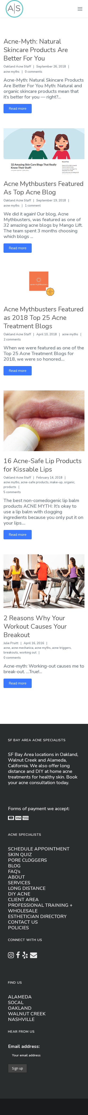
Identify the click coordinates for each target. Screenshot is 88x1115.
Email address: (24, 1046)
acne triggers (61, 648)
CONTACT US (23, 922)
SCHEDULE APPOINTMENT (38, 849)
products (10, 487)
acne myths (11, 72)
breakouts (11, 652)
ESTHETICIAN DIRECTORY (37, 916)
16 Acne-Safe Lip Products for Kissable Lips (43, 465)
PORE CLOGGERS (27, 860)
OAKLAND (19, 1008)
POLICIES (18, 928)
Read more (18, 108)
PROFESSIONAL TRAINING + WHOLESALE (40, 908)
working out (27, 652)
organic (69, 482)
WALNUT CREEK (27, 1014)
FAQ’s (14, 871)
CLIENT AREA (23, 899)
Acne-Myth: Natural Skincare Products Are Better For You (36, 50)
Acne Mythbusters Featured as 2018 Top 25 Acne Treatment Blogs (44, 318)
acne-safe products (35, 482)
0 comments (33, 72)
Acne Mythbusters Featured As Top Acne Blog (44, 188)
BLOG (14, 866)
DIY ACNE (19, 894)
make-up (56, 482)
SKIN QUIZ (20, 854)
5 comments (12, 492)
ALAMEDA (20, 997)
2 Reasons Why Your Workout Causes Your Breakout (35, 626)
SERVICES (19, 883)
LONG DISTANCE (27, 888)
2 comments (12, 339)
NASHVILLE (21, 1019)
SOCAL (15, 1002)
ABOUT (16, 877)
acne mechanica (22, 648)
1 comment (33, 206)
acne (7, 648)
